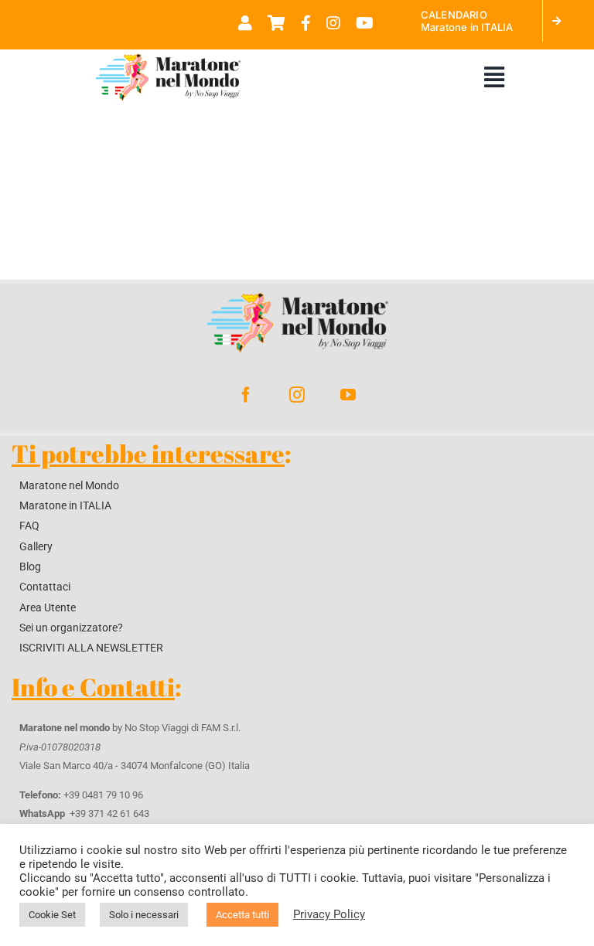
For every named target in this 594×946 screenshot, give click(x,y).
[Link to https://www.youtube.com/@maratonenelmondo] (365, 23)
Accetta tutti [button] (242, 914)
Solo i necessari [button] (144, 914)
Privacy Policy (329, 914)
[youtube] (348, 395)
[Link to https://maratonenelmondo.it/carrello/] (276, 23)
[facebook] (246, 395)
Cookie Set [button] (52, 914)
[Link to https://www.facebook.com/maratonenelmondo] (306, 23)
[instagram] (297, 395)
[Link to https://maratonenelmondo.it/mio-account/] (245, 23)
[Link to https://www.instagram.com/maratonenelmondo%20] (333, 23)
